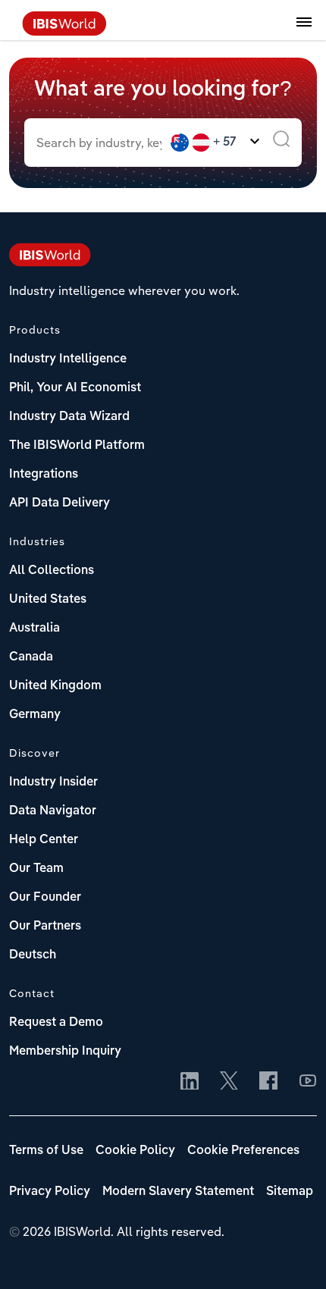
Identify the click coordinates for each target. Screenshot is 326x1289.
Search (281, 142)
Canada (31, 657)
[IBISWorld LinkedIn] (189, 1082)
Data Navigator (52, 811)
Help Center (43, 840)
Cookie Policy (135, 1151)
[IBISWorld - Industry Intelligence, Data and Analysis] (64, 31)
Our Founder (45, 898)
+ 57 (225, 142)
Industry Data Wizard (69, 417)
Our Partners (45, 926)
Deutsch (32, 955)
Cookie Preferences (243, 1151)
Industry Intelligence (68, 359)
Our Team (36, 869)
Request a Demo (56, 1023)
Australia (34, 629)
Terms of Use (46, 1151)
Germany (35, 715)
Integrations (43, 475)
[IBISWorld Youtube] (308, 1082)
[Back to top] (292, 1255)
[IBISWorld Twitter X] (229, 1082)
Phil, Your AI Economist (75, 388)
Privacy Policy (49, 1192)
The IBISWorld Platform (77, 446)
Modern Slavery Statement (178, 1192)
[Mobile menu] (304, 30)
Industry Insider (53, 782)
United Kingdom (55, 686)
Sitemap (289, 1192)
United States (47, 600)
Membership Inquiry (65, 1052)
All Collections (51, 571)
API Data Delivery (59, 503)
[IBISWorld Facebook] (268, 1082)
